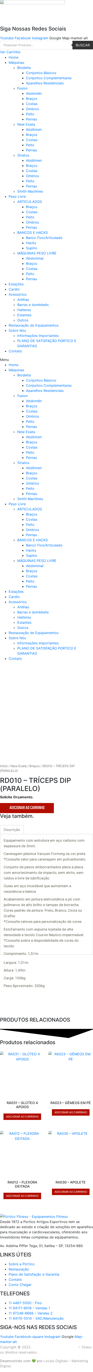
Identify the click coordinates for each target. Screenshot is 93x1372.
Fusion (22, 88)
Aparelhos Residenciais (45, 83)
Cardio (14, 289)
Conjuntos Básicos (41, 73)
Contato (15, 351)
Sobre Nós (17, 330)
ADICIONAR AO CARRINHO (27, 807)
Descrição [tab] (12, 829)
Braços (31, 98)
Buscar (83, 45)
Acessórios (18, 294)
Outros (22, 320)
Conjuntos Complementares (49, 78)
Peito (30, 114)
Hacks (31, 243)
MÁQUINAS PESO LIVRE (36, 253)
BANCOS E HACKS (32, 232)
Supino (31, 248)
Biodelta (24, 67)
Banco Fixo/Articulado (44, 238)
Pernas (31, 119)
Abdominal (34, 258)
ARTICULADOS (29, 201)
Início (4, 766)
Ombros (32, 109)
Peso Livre (17, 196)
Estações (16, 284)
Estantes (24, 315)
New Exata (26, 124)
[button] (46, 359)
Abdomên (34, 93)
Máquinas (16, 62)
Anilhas (23, 299)
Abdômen (34, 129)
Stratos (23, 155)
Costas (31, 104)
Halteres (24, 310)
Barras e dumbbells (33, 305)
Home (13, 57)
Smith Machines (30, 191)
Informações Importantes (38, 335)
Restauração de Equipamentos (34, 325)
